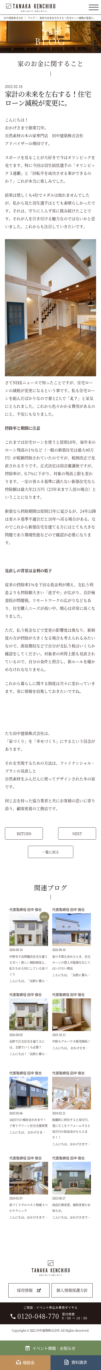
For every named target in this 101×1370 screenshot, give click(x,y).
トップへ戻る (94, 1348)
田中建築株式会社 (13, 18)
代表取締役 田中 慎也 (25, 909)
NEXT (77, 833)
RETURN (24, 833)
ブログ (31, 18)
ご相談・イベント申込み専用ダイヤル (52, 1312)
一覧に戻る (50, 851)
